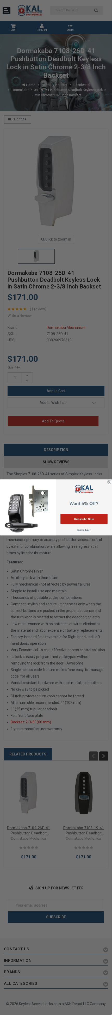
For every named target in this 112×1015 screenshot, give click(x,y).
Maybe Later (83, 530)
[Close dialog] (109, 482)
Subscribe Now (84, 519)
